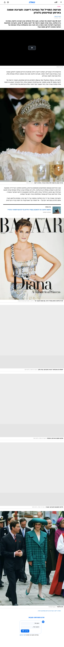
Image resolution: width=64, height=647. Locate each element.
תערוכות (51, 610)
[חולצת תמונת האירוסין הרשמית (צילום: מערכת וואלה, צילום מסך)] (32, 407)
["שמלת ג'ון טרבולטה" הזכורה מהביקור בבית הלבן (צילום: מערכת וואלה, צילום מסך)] (32, 338)
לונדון (39, 610)
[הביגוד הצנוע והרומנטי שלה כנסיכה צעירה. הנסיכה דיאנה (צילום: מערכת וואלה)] (32, 136)
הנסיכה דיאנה (57, 610)
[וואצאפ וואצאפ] (8, 2)
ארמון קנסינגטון (45, 610)
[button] (56, 2)
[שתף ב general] (5, 2)
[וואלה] (32, 2)
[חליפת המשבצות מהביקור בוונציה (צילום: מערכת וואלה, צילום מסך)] (32, 475)
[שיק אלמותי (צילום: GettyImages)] (32, 559)
